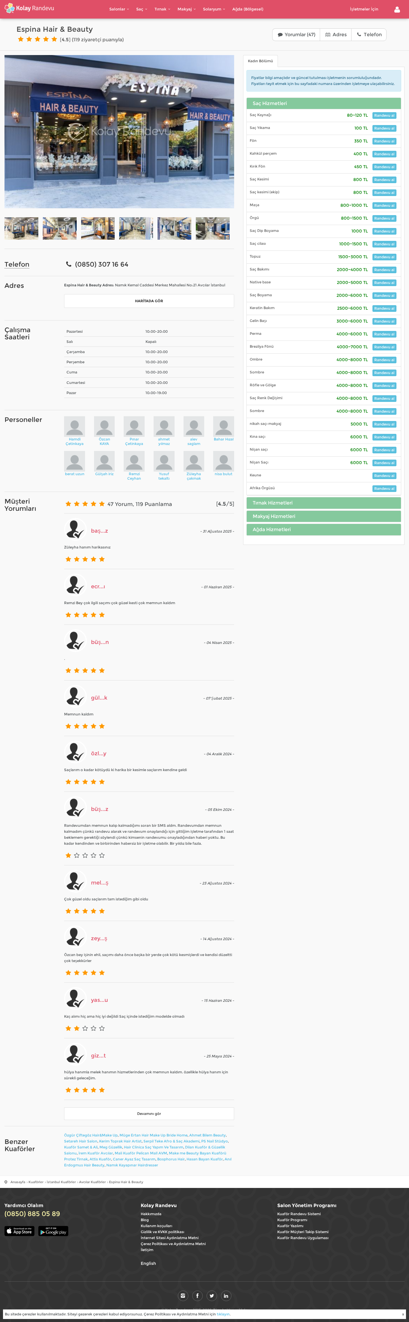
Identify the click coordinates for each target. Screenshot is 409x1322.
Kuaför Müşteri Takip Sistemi (302, 1232)
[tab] (324, 103)
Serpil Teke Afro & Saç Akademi (171, 1141)
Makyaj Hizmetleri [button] (274, 516)
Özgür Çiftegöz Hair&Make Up (91, 1135)
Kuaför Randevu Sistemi (299, 1214)
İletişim (147, 1249)
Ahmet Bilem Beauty (207, 1135)
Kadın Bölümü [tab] (260, 61)
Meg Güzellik (110, 1147)
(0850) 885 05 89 (32, 1214)
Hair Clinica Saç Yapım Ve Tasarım (153, 1147)
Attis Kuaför (100, 1159)
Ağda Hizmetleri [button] (272, 529)
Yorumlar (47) (299, 34)
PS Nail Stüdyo (214, 1141)
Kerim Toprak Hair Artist (120, 1141)
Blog (145, 1220)
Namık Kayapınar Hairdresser (132, 1165)
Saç (139, 9)
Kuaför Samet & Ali (81, 1147)
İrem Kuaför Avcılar (95, 1153)
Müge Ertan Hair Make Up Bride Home (153, 1135)
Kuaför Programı (292, 1220)
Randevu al (384, 115)
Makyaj (185, 9)
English (148, 1263)
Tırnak (160, 9)
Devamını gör (149, 1113)
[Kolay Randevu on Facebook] (197, 1296)
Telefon (372, 34)
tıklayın (223, 1314)
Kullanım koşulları (156, 1226)
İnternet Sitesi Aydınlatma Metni (170, 1238)
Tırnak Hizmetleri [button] (273, 503)
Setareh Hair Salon (80, 1141)
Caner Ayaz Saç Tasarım (134, 1159)
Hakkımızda (151, 1214)
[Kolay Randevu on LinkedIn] (226, 1296)
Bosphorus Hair (171, 1159)
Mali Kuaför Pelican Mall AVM (141, 1153)
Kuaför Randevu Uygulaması (302, 1238)
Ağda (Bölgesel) (247, 9)
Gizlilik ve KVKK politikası (162, 1232)
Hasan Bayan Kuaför (205, 1159)
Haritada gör (149, 301)
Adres (339, 34)
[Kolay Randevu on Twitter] (212, 1296)
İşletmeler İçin (364, 9)
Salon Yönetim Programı (307, 1205)
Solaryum (212, 9)
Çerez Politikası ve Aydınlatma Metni (173, 1244)
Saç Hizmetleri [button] (270, 103)
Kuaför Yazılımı (290, 1226)
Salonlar (117, 9)
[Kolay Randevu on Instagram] (183, 1296)
